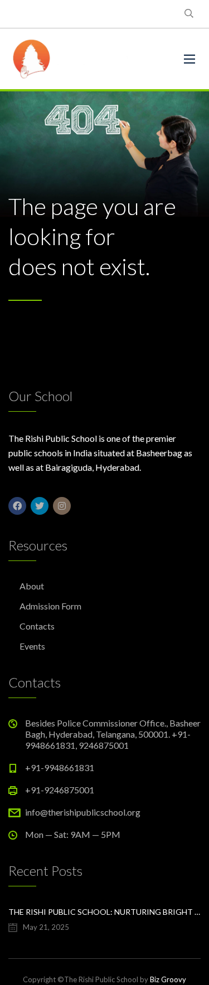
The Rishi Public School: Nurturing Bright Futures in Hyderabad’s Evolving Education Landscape (104, 911)
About (32, 586)
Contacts (37, 626)
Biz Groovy (168, 979)
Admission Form (50, 606)
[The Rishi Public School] (87, 58)
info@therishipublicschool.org (82, 812)
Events (32, 646)
